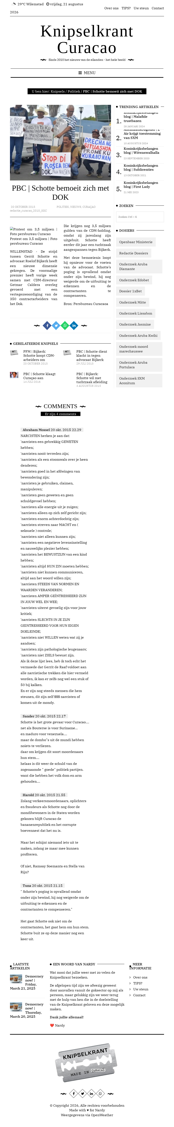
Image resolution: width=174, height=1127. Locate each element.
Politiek (74, 91)
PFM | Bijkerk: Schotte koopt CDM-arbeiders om (39, 355)
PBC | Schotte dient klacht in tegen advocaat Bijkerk (91, 355)
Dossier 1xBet (130, 291)
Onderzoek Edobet (134, 280)
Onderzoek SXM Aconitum (132, 380)
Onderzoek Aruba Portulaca (133, 364)
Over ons (111, 8)
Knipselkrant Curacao (87, 39)
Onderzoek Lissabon (135, 313)
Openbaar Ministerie (136, 242)
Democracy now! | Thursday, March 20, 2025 (27, 1010)
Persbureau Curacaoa (90, 304)
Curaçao (89, 207)
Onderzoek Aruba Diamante (133, 266)
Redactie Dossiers (133, 253)
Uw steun (141, 8)
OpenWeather (102, 1115)
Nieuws (75, 207)
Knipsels (58, 91)
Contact (158, 8)
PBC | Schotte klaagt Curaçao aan (39, 376)
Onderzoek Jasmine (135, 324)
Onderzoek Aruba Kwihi (138, 335)
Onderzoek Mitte (132, 302)
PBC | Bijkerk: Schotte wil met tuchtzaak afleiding (91, 378)
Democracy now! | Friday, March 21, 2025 (27, 982)
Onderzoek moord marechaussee (133, 348)
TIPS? (126, 8)
